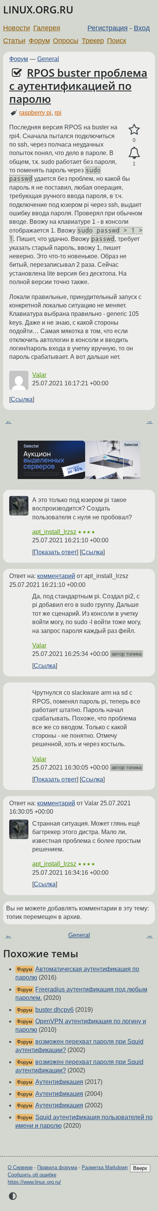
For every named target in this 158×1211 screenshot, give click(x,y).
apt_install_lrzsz (54, 532)
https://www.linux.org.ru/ (34, 1182)
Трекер (93, 41)
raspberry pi (35, 112)
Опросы (65, 41)
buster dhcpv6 (54, 1009)
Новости (16, 28)
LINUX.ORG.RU (38, 10)
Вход (142, 28)
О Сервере (20, 1167)
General (48, 59)
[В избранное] (134, 130)
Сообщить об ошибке (32, 1175)
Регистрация (107, 28)
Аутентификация (59, 1082)
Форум (39, 41)
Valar (39, 375)
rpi (57, 112)
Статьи (14, 41)
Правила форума (57, 1167)
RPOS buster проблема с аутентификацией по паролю (78, 85)
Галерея (46, 28)
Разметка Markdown (105, 1167)
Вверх (140, 1168)
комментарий (56, 576)
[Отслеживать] (134, 153)
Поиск (116, 41)
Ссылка (22, 399)
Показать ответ (55, 552)
